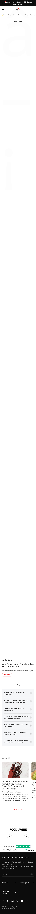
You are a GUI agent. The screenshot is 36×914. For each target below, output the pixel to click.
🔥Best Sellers (6, 15)
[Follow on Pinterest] (17, 901)
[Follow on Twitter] (8, 901)
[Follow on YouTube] (22, 901)
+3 (17, 201)
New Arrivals (17, 15)
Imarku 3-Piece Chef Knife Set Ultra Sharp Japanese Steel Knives (9, 78)
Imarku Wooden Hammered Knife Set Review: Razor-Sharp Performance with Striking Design (15, 785)
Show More (7, 674)
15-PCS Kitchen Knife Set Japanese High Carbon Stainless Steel (26, 400)
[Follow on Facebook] (3, 901)
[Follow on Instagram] (12, 901)
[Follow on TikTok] (26, 901)
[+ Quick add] (15, 37)
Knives (26, 15)
